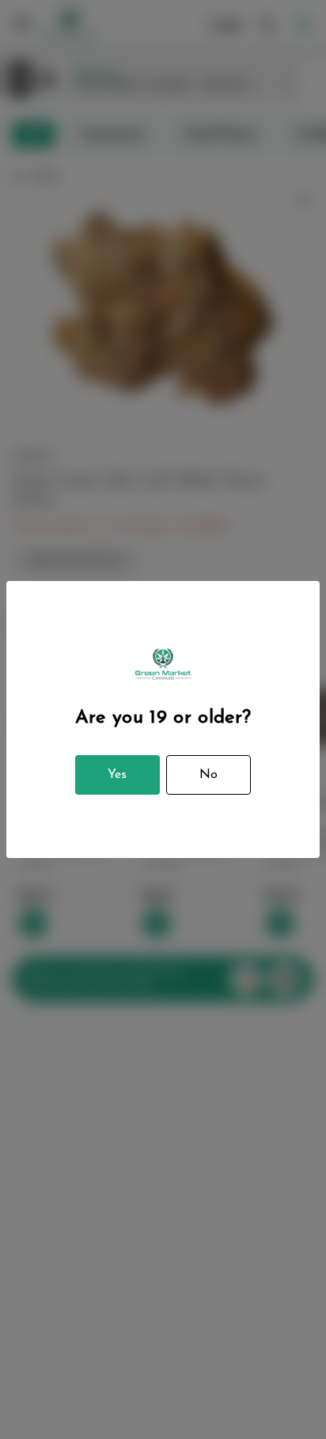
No (208, 775)
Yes (117, 775)
